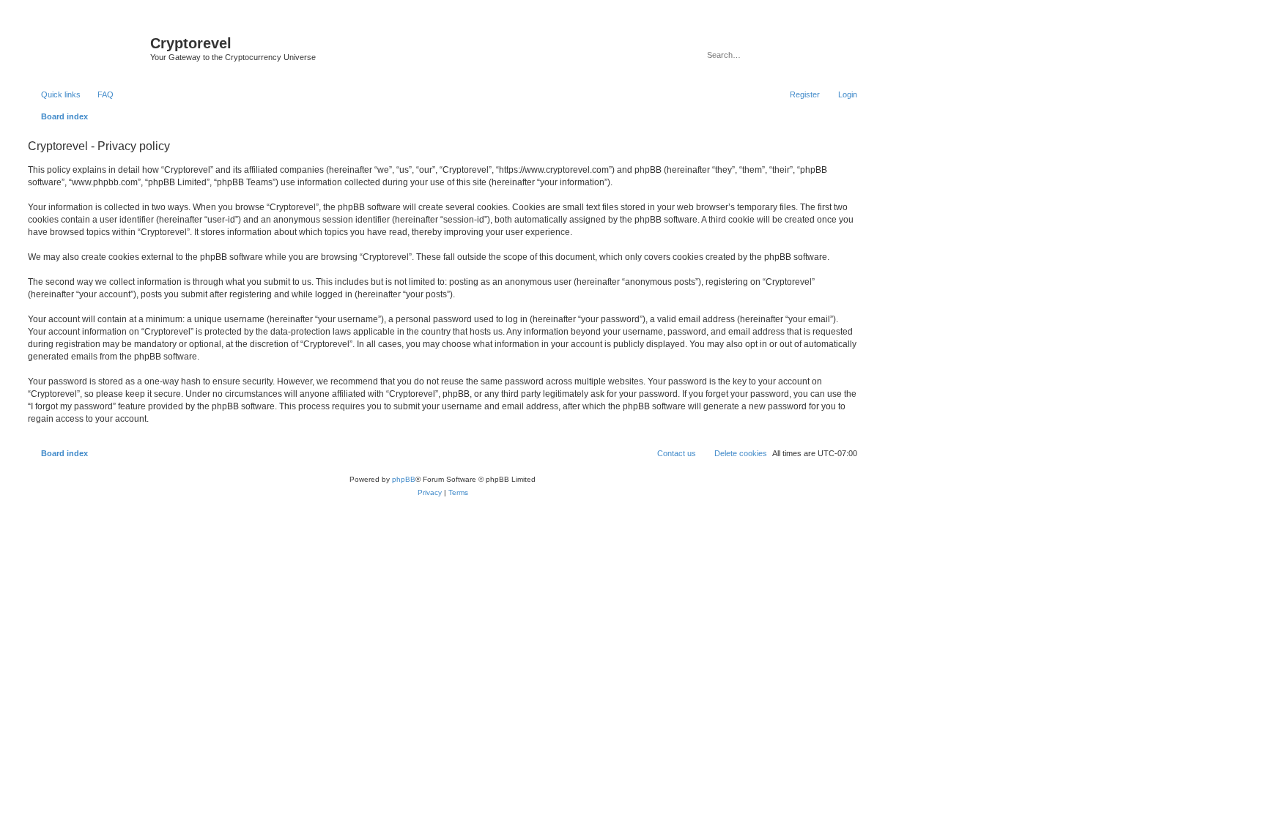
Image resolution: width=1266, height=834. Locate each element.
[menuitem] (99, 94)
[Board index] (87, 47)
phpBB (403, 479)
